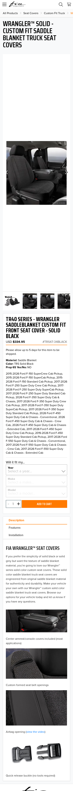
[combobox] (36, 471)
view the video (35, 732)
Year (10, 467)
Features (15, 527)
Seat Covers (30, 13)
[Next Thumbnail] (66, 301)
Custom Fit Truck (54, 13)
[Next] (66, 173)
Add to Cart (44, 504)
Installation (16, 535)
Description (16, 520)
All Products (10, 13)
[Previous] (7, 173)
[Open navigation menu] (4, 4)
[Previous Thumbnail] (7, 301)
